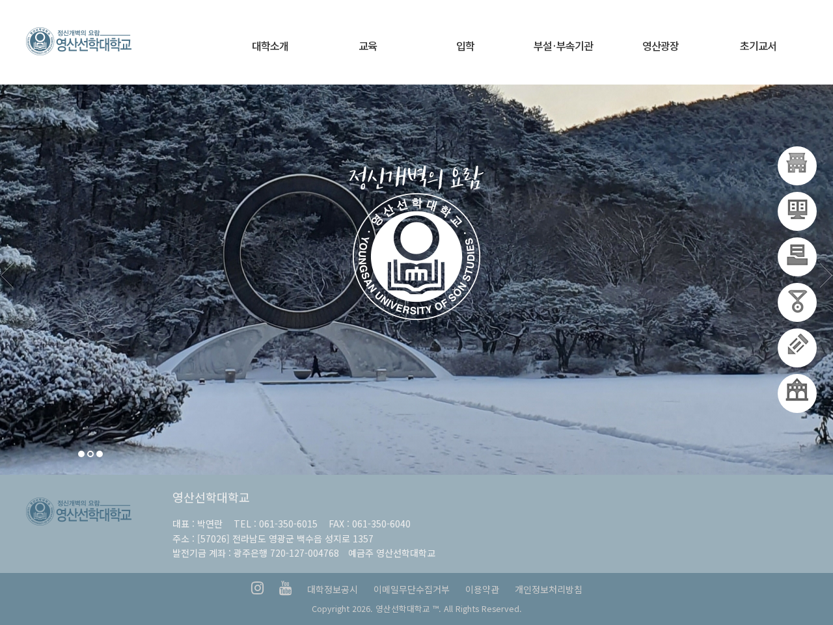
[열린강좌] (797, 302)
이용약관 (482, 589)
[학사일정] (797, 211)
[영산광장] (797, 393)
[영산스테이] (797, 256)
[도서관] (797, 347)
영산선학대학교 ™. (408, 608)
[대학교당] (797, 165)
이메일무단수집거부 (412, 589)
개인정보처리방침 (548, 589)
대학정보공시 (332, 589)
